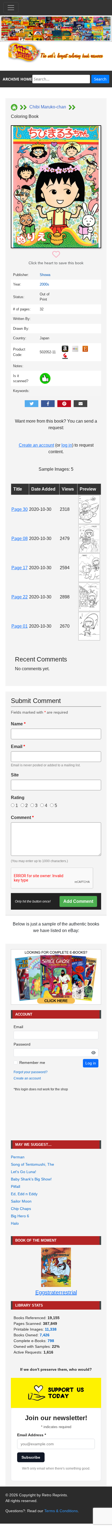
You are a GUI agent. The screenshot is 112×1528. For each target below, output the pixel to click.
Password (22, 1044)
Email (18, 746)
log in (66, 445)
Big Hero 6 (20, 1216)
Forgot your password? (31, 1072)
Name (18, 724)
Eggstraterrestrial (56, 1292)
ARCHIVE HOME (17, 79)
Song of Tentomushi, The (32, 1164)
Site (15, 775)
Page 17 (19, 567)
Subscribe (30, 1457)
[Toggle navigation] (10, 7)
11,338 (51, 1329)
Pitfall (15, 1186)
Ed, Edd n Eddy (24, 1194)
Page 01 (19, 626)
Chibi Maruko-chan (47, 107)
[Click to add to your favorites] (56, 254)
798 (51, 1341)
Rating (17, 797)
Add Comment (78, 901)
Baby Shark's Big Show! (31, 1179)
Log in (90, 1063)
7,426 (44, 1335)
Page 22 (19, 597)
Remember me (32, 1062)
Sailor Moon (21, 1201)
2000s (44, 284)
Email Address (31, 1435)
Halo (15, 1223)
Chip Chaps (21, 1208)
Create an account (36, 445)
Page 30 (19, 509)
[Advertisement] (56, 1116)
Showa (45, 275)
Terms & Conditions (61, 1511)
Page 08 (19, 538)
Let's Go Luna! (23, 1172)
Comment (22, 817)
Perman (17, 1157)
